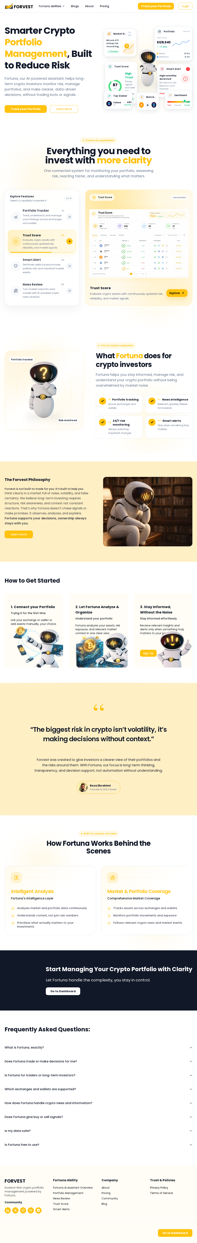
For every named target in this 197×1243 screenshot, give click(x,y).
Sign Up (148, 653)
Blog (104, 1204)
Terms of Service (161, 1193)
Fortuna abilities (50, 6)
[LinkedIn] (8, 1210)
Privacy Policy (159, 1188)
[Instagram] (23, 1210)
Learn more (19, 534)
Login (185, 6)
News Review (61, 1198)
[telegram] (38, 1210)
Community (110, 1198)
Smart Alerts (61, 1209)
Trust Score (60, 1204)
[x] (15, 1210)
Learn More (64, 109)
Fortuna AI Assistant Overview (73, 1188)
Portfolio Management (68, 1193)
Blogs (75, 6)
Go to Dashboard (63, 991)
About (89, 6)
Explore (174, 293)
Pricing (104, 6)
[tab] (42, 216)
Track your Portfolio (156, 6)
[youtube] (31, 1210)
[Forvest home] (19, 6)
